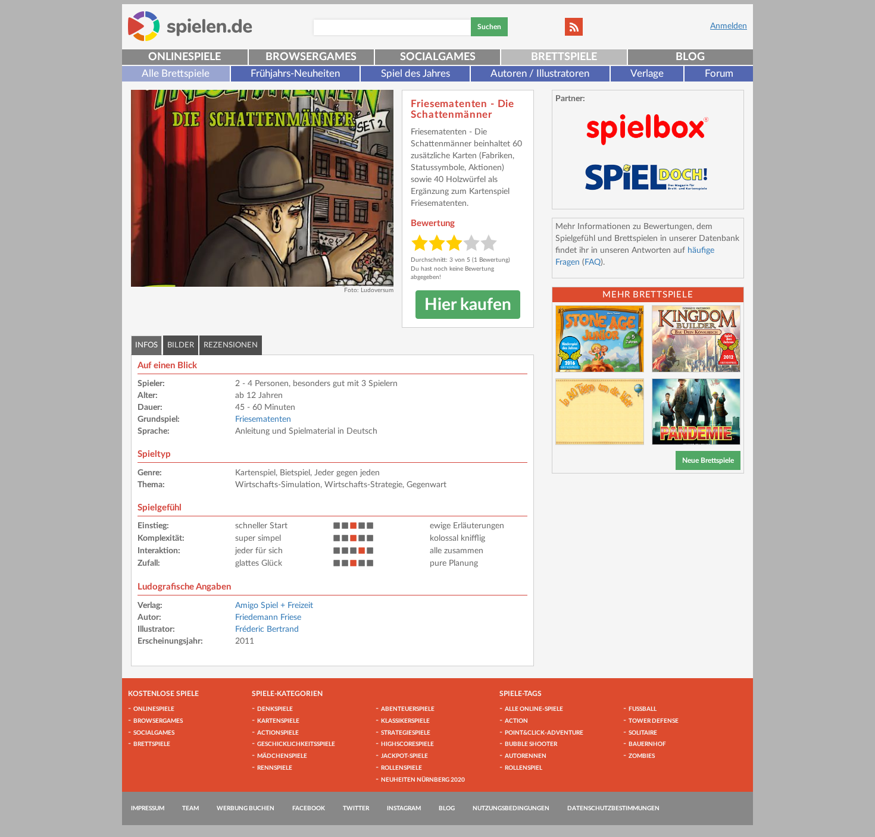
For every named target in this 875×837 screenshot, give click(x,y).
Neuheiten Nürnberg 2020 (423, 780)
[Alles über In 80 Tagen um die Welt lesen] (599, 412)
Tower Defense (654, 721)
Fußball (643, 709)
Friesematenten (263, 419)
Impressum (147, 808)
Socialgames (438, 57)
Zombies (642, 756)
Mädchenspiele (282, 756)
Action (516, 721)
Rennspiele (274, 768)
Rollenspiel (523, 768)
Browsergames (311, 57)
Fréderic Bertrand (267, 629)
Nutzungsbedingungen (511, 808)
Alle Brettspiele (176, 73)
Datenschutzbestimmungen (613, 808)
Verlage (647, 73)
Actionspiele (278, 733)
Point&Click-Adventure (544, 733)
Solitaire (643, 733)
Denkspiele (275, 709)
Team (190, 808)
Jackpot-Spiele (404, 756)
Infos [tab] (146, 345)
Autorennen (525, 756)
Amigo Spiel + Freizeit (274, 605)
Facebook (308, 808)
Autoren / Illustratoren (539, 73)
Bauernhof (647, 744)
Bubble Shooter (531, 744)
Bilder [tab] (180, 345)
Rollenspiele (401, 768)
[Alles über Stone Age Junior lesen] (599, 338)
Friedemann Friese (268, 617)
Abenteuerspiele (408, 709)
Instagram (404, 808)
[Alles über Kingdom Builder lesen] (696, 338)
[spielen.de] (190, 26)
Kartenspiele (278, 721)
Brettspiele (564, 57)
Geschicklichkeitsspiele (296, 744)
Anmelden (728, 26)
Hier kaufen (467, 304)
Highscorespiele (407, 744)
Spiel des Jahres (415, 73)
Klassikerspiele (405, 721)
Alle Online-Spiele (534, 709)
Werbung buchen (245, 808)
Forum (719, 73)
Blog (690, 57)
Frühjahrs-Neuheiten (295, 73)
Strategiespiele (405, 733)
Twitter (356, 808)
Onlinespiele (184, 57)
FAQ (593, 262)
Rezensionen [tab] (231, 345)
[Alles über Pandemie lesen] (696, 412)
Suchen (489, 26)
